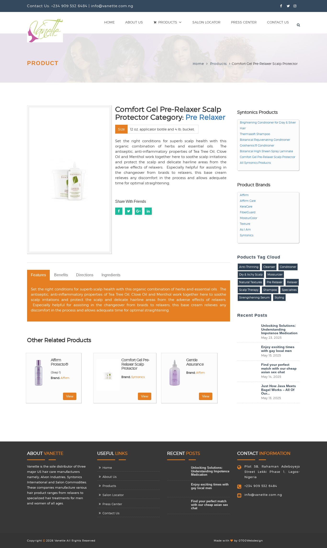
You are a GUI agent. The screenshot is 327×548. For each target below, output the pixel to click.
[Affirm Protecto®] (39, 374)
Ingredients (110, 275)
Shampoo (270, 290)
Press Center (244, 22)
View (69, 396)
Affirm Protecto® (59, 362)
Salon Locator (206, 22)
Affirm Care (248, 201)
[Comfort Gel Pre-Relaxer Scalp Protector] (108, 374)
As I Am (245, 229)
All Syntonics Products (255, 162)
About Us (134, 22)
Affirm (65, 378)
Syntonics (138, 377)
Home (109, 22)
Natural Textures (250, 282)
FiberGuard (247, 212)
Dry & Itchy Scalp (251, 274)
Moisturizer (274, 274)
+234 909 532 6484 (260, 486)
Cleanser (269, 267)
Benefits (61, 275)
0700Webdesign (251, 540)
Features (38, 275)
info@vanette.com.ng (263, 495)
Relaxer (292, 282)
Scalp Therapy (249, 290)
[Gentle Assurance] (174, 374)
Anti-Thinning (249, 267)
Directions (84, 275)
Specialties (289, 290)
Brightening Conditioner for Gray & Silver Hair (268, 125)
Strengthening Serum (254, 297)
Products (167, 22)
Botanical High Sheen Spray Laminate (266, 151)
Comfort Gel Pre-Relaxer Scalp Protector (135, 364)
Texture (245, 224)
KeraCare (246, 206)
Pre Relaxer (205, 117)
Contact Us (278, 22)
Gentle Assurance (194, 362)
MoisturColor (248, 218)
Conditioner (288, 267)
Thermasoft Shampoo (255, 134)
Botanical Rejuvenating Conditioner (265, 139)
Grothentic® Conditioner (257, 145)
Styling (279, 297)
